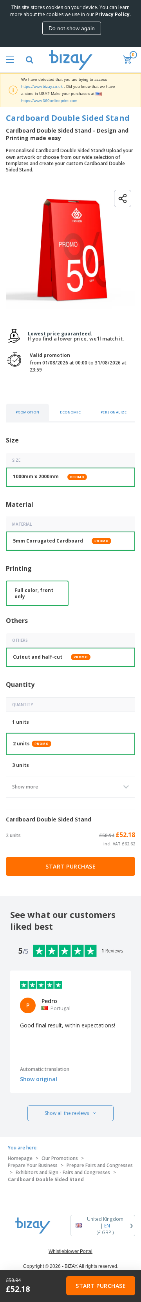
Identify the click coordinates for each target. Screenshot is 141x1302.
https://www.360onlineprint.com (49, 100)
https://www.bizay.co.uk (42, 86)
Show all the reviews (67, 1113)
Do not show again (72, 28)
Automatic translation (44, 1069)
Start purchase (70, 866)
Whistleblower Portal (70, 1251)
